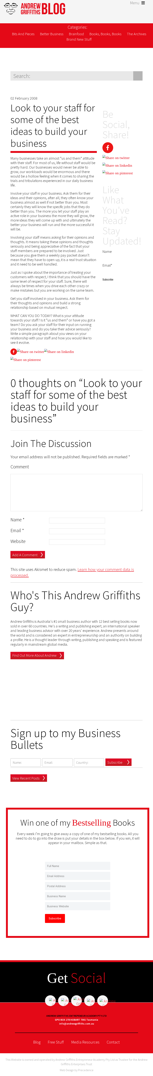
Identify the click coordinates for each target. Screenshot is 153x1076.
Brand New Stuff (79, 39)
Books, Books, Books (105, 34)
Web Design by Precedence (76, 1070)
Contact (113, 1042)
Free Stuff (56, 1042)
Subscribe (114, 762)
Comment (19, 467)
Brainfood (76, 34)
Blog (36, 1042)
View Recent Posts (26, 778)
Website (18, 541)
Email (17, 530)
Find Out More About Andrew (34, 655)
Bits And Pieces (23, 34)
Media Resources (85, 1042)
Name (17, 520)
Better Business (51, 34)
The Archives (136, 34)
